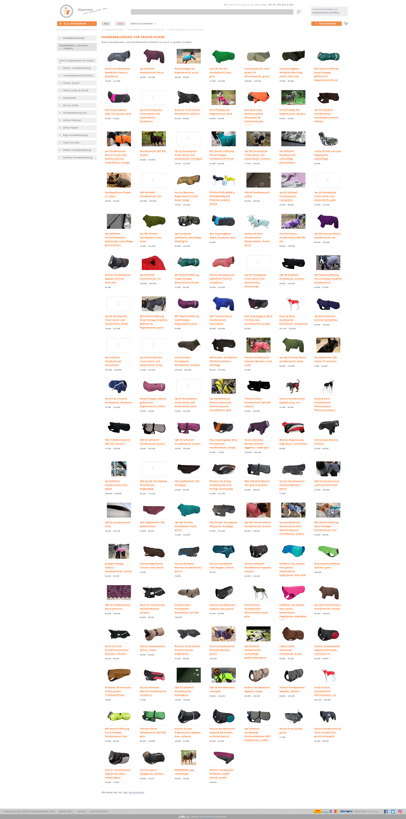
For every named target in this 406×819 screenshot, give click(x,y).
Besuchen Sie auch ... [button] (368, 811)
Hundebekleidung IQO (75, 112)
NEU (106, 23)
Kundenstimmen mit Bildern (325, 12)
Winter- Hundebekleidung (77, 67)
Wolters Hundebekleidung (77, 150)
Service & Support (142, 23)
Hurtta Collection (72, 120)
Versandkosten (136, 792)
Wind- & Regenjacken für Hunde (76, 60)
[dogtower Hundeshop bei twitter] (392, 811)
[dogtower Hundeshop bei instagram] (400, 811)
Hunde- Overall (71, 82)
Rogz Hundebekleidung (75, 135)
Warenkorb (326, 23)
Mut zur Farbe (70, 105)
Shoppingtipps (99, 811)
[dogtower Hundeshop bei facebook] (385, 811)
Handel (82, 811)
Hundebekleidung (74, 38)
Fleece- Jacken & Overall (75, 90)
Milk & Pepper (70, 127)
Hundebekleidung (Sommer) (78, 75)
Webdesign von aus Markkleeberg (209, 817)
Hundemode (69, 97)
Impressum (65, 811)
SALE (120, 23)
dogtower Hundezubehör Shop (36, 811)
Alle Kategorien (75, 23)
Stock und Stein (71, 142)
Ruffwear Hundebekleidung (77, 157)
